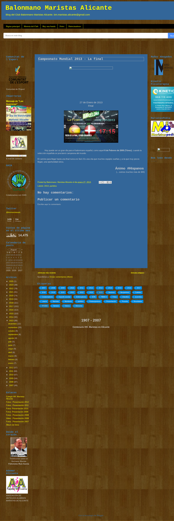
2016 (129, 288)
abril (10, 352)
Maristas (56, 301)
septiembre (13, 334)
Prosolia (125, 301)
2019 (53, 292)
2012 (91, 288)
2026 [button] (14, 270)
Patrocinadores (75, 26)
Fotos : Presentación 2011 (17, 405)
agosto (11, 338)
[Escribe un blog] (102, 182)
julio (10, 342)
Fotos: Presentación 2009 (17, 412)
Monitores (68, 301)
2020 (63, 292)
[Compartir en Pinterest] (110, 182)
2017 (139, 288)
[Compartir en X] (105, 182)
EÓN (93, 297)
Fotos (62, 26)
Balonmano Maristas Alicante (58, 8)
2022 (82, 292)
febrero (11, 359)
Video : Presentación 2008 (17, 418)
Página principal (13, 26)
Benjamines (124, 292)
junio (10, 345)
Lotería (44, 301)
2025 (101, 292)
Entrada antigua (137, 273)
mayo (11, 349)
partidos (53, 186)
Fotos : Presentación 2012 (17, 402)
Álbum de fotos (12, 425)
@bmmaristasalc (13, 212)
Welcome (78, 306)
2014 (110, 288)
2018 (44, 292)
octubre (11, 331)
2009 (63, 288)
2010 (72, 288)
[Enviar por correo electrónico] (100, 182)
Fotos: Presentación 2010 (17, 409)
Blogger (100, 515)
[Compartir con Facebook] (107, 182)
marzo (11, 356)
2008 (53, 288)
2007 (44, 288)
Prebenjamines (95, 301)
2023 (91, 292)
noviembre (13, 327)
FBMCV (104, 297)
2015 (120, 288)
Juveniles (138, 297)
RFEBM (44, 306)
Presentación (111, 301)
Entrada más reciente (47, 273)
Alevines (111, 292)
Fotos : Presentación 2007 (17, 422)
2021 (72, 292)
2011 (81, 288)
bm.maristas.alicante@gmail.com (72, 14)
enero (11, 363)
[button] (14, 250)
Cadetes (138, 292)
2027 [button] (20, 270)
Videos (67, 306)
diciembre (12, 324)
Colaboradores (47, 297)
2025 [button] (8, 270)
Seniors (56, 306)
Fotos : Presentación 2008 (17, 415)
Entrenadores (81, 297)
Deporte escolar (64, 297)
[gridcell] (21, 265)
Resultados (138, 301)
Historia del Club (31, 26)
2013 (46, 186)
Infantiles (125, 297)
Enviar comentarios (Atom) (61, 277)
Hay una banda (49, 26)
